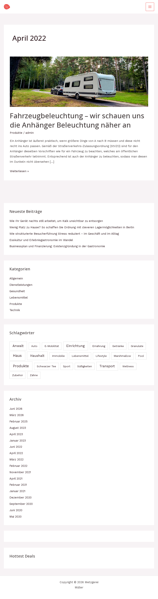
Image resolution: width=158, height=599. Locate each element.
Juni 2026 (15, 408)
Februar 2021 (18, 484)
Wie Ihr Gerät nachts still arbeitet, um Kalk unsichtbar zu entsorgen (56, 221)
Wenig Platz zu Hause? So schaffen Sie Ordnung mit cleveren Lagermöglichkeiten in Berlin (71, 227)
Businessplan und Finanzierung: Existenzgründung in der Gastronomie (57, 246)
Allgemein (16, 278)
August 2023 (17, 428)
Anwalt (18, 346)
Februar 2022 (18, 466)
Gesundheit (17, 291)
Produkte (16, 133)
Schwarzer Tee (46, 366)
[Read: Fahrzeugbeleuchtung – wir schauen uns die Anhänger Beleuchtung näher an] (79, 81)
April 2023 (16, 434)
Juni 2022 (15, 446)
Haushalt (37, 356)
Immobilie (58, 355)
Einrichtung (75, 346)
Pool (141, 355)
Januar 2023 (17, 440)
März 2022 (16, 459)
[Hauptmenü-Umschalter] (150, 7)
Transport (107, 366)
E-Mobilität (52, 346)
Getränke (118, 346)
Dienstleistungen (20, 285)
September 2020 (21, 504)
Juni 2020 (15, 510)
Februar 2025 (18, 421)
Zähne (34, 375)
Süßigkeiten (84, 366)
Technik (14, 310)
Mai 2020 (15, 516)
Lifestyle (101, 355)
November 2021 (20, 472)
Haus (17, 355)
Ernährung (98, 346)
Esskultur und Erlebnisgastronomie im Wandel (41, 240)
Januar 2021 (17, 491)
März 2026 (16, 415)
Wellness (128, 366)
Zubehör (17, 375)
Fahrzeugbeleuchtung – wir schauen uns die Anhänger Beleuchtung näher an (77, 120)
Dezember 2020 (20, 497)
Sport (66, 366)
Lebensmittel (18, 297)
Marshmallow (122, 355)
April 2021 (15, 478)
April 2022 (16, 453)
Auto (34, 346)
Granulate (137, 346)
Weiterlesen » (19, 171)
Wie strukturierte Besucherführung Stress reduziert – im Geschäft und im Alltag (64, 233)
